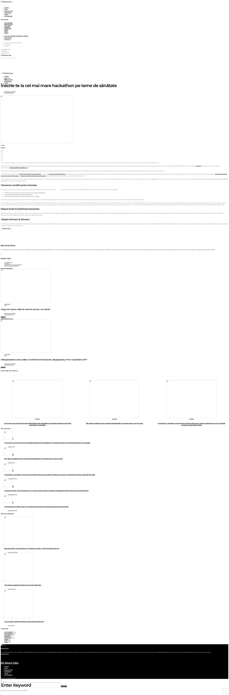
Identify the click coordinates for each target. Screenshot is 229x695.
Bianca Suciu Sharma (10, 91)
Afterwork (8, 16)
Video (6, 14)
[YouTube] (1, 656)
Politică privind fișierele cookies (16, 36)
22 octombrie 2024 (13, 552)
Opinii (6, 30)
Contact (7, 39)
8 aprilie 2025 (11, 446)
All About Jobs (9, 662)
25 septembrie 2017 (9, 364)
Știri (6, 9)
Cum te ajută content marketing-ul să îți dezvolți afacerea (24, 622)
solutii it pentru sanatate (11, 266)
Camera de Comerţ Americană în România (33, 176)
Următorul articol (7, 318)
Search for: (4, 681)
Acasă (6, 7)
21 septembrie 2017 (9, 314)
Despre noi (8, 37)
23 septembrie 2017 (9, 92)
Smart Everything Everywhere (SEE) (30, 174)
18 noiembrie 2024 (12, 494)
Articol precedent (7, 268)
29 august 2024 (12, 589)
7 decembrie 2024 (12, 478)
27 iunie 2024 (11, 625)
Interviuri (7, 13)
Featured (7, 25)
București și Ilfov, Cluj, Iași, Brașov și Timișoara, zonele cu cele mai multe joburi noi (31, 548)
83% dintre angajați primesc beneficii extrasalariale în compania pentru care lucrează (114, 423)
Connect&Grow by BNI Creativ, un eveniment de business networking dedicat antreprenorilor (36, 507)
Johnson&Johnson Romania (56, 174)
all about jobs (8, 262)
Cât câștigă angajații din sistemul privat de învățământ (22, 585)
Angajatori (8, 11)
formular (198, 166)
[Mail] (1, 661)
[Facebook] (1, 657)
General (7, 27)
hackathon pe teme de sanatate (13, 264)
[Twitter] (1, 659)
